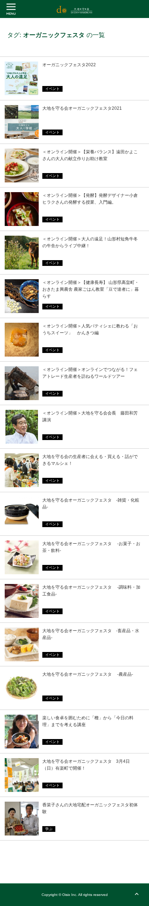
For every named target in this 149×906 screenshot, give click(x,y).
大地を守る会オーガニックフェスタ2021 (82, 108)
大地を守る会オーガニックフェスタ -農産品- (87, 674)
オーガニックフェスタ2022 (69, 64)
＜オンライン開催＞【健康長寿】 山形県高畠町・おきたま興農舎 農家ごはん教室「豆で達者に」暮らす (90, 289)
